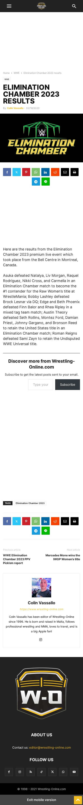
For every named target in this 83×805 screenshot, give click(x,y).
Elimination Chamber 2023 (30, 503)
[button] (9, 6)
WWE (17, 72)
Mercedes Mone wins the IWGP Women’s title (63, 557)
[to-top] (78, 798)
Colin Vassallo (15, 108)
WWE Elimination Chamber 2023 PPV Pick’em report (16, 559)
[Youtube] (74, 772)
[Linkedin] (45, 172)
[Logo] (41, 723)
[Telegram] (36, 181)
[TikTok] (41, 772)
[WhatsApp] (36, 172)
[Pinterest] (26, 172)
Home (6, 72)
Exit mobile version (41, 800)
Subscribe (67, 384)
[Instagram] (41, 640)
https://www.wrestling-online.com (41, 609)
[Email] (65, 172)
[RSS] (31, 772)
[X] (16, 172)
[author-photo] (41, 597)
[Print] (75, 172)
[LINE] (46, 181)
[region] (41, 43)
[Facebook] (7, 172)
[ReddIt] (55, 172)
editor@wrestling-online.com (50, 747)
